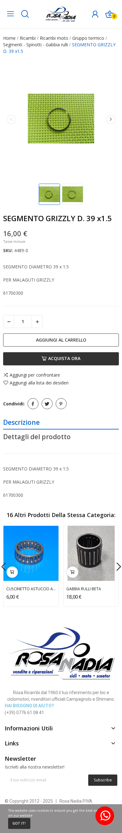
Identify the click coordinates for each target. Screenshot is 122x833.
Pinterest (61, 403)
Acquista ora (64, 358)
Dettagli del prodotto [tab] (37, 436)
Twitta (47, 403)
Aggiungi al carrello (61, 340)
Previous (11, 119)
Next (111, 119)
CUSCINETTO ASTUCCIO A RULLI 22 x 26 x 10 (31, 589)
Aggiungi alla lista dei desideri (39, 383)
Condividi (33, 403)
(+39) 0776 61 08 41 (24, 712)
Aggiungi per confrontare (35, 375)
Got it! (19, 823)
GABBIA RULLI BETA (83, 589)
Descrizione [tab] (21, 422)
